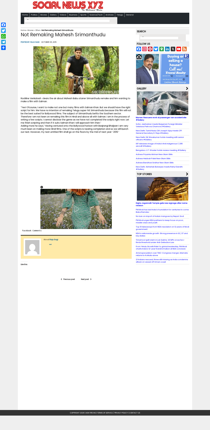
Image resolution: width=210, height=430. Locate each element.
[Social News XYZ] (68, 10)
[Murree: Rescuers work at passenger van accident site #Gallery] (162, 113)
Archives (110, 14)
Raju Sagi (34, 42)
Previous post (69, 279)
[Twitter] (3, 30)
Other (37, 30)
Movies (43, 14)
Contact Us (134, 413)
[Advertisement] (142, 6)
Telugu (120, 14)
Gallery (53, 14)
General (130, 14)
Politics (34, 14)
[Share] (3, 48)
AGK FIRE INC (91, 413)
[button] (41, 187)
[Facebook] (3, 25)
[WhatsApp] (3, 36)
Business (73, 14)
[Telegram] (3, 42)
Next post (85, 279)
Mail (50, 244)
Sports (83, 14)
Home (25, 14)
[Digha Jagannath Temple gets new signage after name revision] (162, 199)
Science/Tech (96, 14)
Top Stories (144, 174)
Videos (63, 14)
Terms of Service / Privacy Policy (112, 413)
